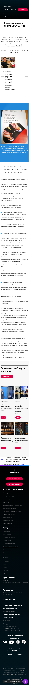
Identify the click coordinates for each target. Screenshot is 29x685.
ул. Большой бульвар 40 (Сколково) (12, 630)
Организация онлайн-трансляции (12, 511)
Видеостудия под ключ (9, 493)
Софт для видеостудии (9, 496)
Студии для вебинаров (9, 543)
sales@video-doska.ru (8, 602)
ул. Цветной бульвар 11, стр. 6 (11, 628)
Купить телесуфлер (8, 523)
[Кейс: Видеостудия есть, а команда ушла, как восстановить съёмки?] (7, 392)
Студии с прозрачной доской (10, 546)
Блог (4, 573)
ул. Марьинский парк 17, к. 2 (10, 626)
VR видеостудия (7, 499)
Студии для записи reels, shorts (11, 537)
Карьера (5, 564)
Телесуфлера (6, 553)
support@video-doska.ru (9, 620)
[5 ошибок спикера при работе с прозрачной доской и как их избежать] (21, 428)
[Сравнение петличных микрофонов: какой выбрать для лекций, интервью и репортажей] (7, 428)
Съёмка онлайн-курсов (9, 514)
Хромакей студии (7, 550)
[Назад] (2, 76)
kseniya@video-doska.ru (9, 611)
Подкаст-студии (7, 534)
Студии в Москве (7, 531)
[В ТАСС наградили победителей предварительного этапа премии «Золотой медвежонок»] (21, 392)
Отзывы (5, 567)
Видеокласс (6, 502)
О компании (6, 561)
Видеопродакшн (7, 517)
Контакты (5, 570)
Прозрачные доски (8, 520)
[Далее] (26, 76)
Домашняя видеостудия (9, 508)
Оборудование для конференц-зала (12, 505)
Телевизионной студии (9, 540)
